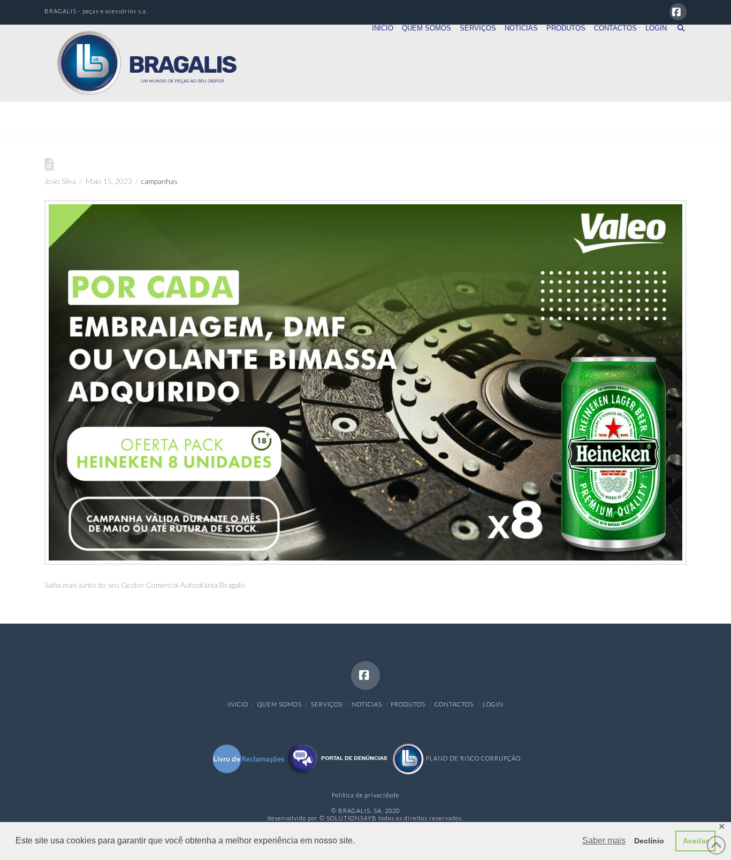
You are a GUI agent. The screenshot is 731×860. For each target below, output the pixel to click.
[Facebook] (678, 11)
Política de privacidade (365, 795)
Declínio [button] (649, 840)
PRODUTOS (408, 704)
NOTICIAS (367, 704)
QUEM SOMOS (279, 704)
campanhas (159, 181)
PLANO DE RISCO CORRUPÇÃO (472, 758)
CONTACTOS (454, 704)
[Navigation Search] (679, 43)
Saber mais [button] (604, 840)
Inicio (237, 704)
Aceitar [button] (696, 840)
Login (493, 704)
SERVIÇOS (326, 704)
